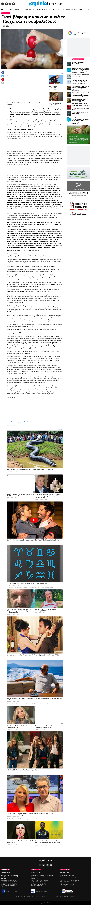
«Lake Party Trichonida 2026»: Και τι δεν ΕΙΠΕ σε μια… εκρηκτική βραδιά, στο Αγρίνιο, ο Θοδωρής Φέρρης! (81, 107)
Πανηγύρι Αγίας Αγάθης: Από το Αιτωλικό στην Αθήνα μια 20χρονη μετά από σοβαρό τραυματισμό (80, 88)
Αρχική (11, 9)
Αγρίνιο (17, 9)
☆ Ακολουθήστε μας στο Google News (20, 422)
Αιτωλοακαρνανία (26, 9)
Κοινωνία (45, 9)
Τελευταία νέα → (78, 59)
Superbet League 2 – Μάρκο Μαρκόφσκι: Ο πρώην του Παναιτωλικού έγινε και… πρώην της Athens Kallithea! (79, 101)
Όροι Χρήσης (44, 896)
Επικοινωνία (29, 896)
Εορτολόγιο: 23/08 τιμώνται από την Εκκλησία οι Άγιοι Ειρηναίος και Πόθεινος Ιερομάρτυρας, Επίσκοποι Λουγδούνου (80, 70)
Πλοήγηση (37, 896)
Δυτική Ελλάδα (37, 9)
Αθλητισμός (59, 9)
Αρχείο (23, 896)
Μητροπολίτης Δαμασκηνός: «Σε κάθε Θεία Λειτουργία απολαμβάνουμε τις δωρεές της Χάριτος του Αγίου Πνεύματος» (80, 94)
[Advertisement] (42, 145)
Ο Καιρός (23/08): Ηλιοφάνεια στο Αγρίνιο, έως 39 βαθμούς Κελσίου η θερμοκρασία (80, 82)
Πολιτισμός (68, 9)
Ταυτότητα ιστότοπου (68, 896)
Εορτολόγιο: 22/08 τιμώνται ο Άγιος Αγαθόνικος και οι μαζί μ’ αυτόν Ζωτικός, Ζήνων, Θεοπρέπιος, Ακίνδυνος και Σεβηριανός (80, 120)
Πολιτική (51, 9)
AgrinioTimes (5, 26)
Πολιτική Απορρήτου (55, 896)
